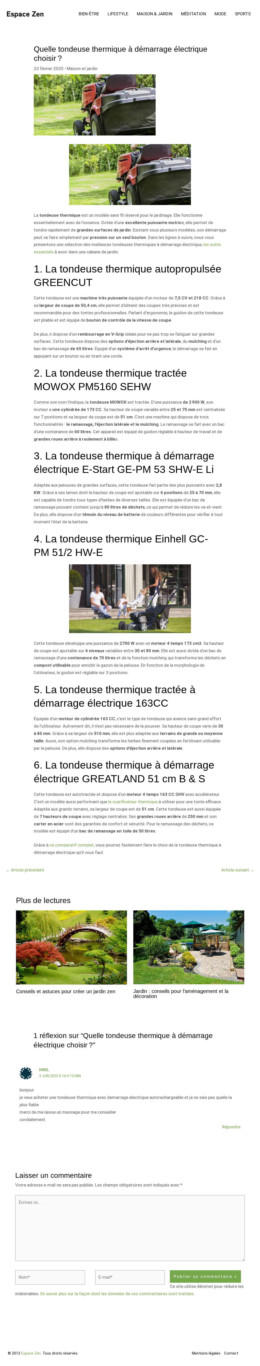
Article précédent (25, 869)
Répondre (231, 1126)
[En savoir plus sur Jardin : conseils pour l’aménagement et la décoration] (188, 947)
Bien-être (89, 13)
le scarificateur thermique (133, 801)
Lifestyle (118, 13)
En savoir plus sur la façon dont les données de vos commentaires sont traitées (116, 1293)
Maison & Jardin (154, 13)
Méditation (193, 13)
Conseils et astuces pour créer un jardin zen (65, 991)
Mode (220, 13)
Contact (231, 1353)
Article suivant (237, 869)
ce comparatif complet (72, 845)
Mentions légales (206, 1353)
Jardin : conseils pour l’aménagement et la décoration (181, 993)
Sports (243, 13)
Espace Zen (31, 1353)
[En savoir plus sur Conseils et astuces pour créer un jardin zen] (71, 947)
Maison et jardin (82, 68)
